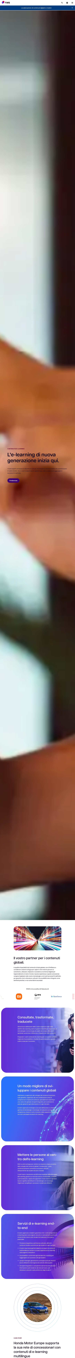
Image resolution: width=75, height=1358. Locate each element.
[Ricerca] (62, 3)
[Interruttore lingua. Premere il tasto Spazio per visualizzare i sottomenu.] (67, 3)
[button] (6, 2)
